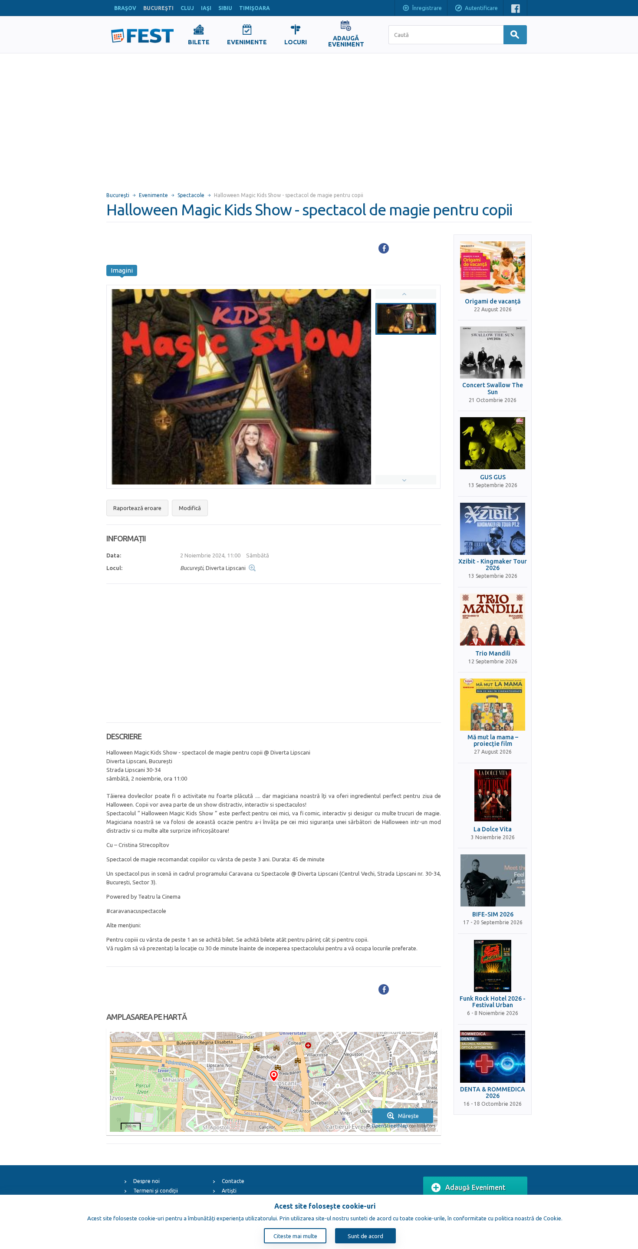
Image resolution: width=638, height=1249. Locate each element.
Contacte (233, 1181)
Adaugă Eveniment (475, 1187)
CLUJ (187, 8)
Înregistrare (427, 8)
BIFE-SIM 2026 (492, 914)
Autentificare (481, 8)
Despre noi (146, 1181)
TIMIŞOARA (254, 8)
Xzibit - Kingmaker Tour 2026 (492, 564)
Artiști (229, 1190)
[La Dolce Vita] (492, 795)
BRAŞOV (125, 8)
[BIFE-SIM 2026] (492, 880)
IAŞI (206, 8)
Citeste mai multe (295, 1236)
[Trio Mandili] (492, 619)
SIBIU (225, 8)
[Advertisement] (319, 118)
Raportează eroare (137, 508)
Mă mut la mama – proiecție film (492, 740)
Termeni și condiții (155, 1190)
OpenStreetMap (390, 1125)
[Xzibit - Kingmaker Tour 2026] (492, 529)
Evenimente (153, 195)
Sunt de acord (365, 1236)
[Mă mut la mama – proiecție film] (492, 705)
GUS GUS (493, 477)
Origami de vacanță (492, 301)
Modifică (190, 508)
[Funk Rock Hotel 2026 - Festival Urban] (492, 966)
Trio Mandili (492, 653)
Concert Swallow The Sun (492, 388)
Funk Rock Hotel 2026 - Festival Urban (493, 1001)
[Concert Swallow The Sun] (492, 352)
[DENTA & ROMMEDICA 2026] (492, 1057)
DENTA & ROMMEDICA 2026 (492, 1092)
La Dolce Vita (493, 829)
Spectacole (191, 195)
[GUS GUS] (492, 443)
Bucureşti (117, 195)
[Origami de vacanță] (492, 267)
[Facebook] (383, 248)
